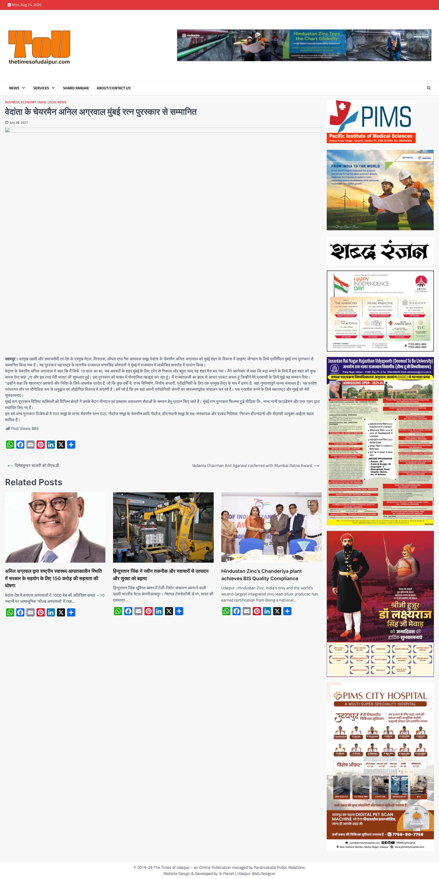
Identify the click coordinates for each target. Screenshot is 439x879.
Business (12, 102)
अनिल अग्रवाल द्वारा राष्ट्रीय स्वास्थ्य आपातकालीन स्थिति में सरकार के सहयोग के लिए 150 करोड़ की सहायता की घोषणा (53, 578)
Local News (57, 102)
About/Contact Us (114, 88)
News (14, 88)
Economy (28, 102)
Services (41, 88)
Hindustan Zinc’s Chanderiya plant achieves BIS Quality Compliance (261, 574)
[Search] (429, 88)
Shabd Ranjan (76, 88)
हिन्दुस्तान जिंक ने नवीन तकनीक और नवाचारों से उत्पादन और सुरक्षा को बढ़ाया (161, 574)
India (42, 102)
